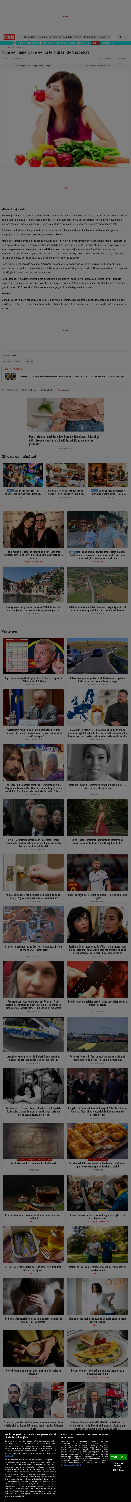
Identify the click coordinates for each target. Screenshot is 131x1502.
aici (22, 1481)
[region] (65, 1466)
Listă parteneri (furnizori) (71, 1465)
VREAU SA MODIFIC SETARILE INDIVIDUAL (118, 1466)
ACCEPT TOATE (118, 1457)
